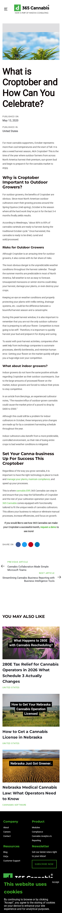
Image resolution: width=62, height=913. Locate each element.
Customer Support (11, 860)
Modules (36, 827)
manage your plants (17, 479)
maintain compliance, (39, 479)
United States (10, 131)
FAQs (5, 856)
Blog (5, 852)
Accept (55, 882)
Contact (7, 836)
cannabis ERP (23, 490)
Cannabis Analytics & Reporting (42, 838)
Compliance (37, 832)
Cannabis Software (14, 805)
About (6, 827)
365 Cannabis (9, 503)
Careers (7, 832)
